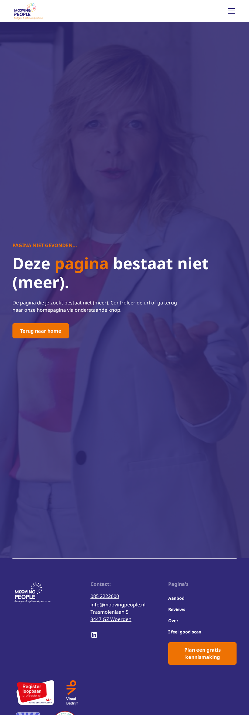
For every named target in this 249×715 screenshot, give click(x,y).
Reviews (176, 609)
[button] (230, 11)
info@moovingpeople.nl (117, 604)
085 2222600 (104, 596)
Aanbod (176, 598)
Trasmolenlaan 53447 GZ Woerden (110, 616)
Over (173, 620)
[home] (28, 11)
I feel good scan (184, 632)
